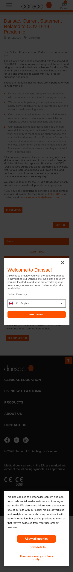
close (62, 263)
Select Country (17, 294)
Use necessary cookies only (36, 558)
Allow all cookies (36, 538)
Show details (37, 547)
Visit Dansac (37, 314)
